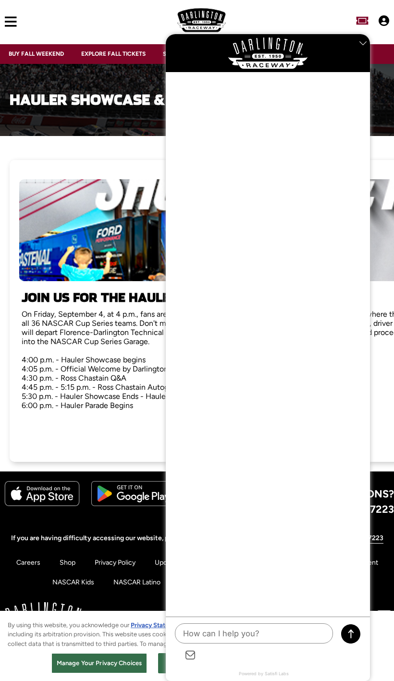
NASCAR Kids (73, 582)
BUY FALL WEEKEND (36, 53)
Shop (67, 562)
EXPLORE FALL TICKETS (113, 53)
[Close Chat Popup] (363, 44)
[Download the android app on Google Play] (133, 504)
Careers (28, 562)
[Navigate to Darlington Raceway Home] (202, 21)
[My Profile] (384, 21)
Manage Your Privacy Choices (99, 663)
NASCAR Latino (136, 582)
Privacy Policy (115, 562)
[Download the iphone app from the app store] (42, 504)
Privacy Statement (157, 625)
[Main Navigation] (8, 22)
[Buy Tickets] (362, 21)
